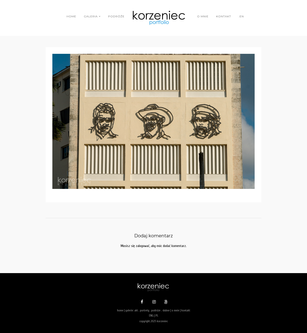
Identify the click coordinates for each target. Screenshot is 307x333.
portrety (144, 310)
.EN (241, 16)
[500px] (165, 302)
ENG (151, 315)
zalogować (142, 246)
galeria (91, 16)
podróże (116, 16)
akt (136, 310)
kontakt (223, 16)
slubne (166, 310)
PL (157, 315)
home (71, 16)
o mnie (203, 16)
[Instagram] (153, 302)
